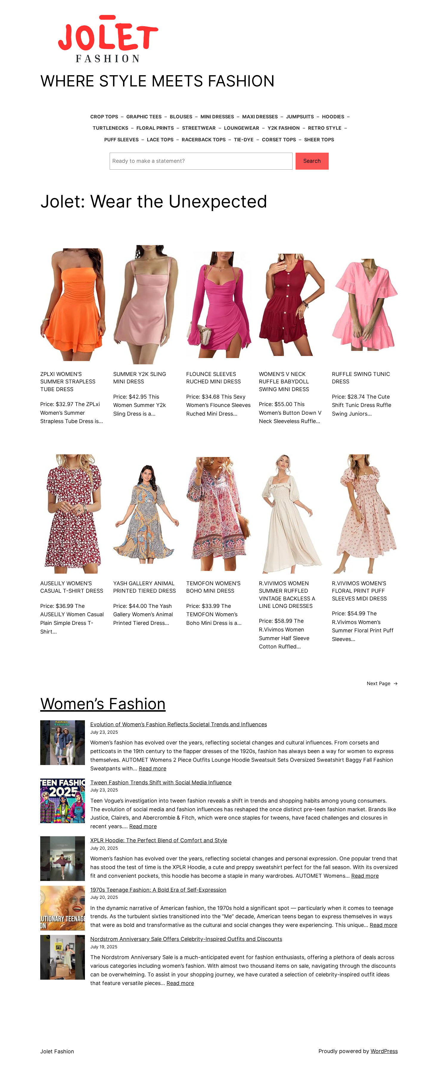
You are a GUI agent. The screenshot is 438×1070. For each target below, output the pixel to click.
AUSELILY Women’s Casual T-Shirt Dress (71, 587)
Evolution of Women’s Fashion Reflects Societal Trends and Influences (178, 724)
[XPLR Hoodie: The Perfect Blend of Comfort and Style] (62, 860)
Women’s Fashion (103, 703)
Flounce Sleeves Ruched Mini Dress (213, 378)
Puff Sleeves (121, 140)
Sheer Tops (319, 140)
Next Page (382, 683)
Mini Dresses (217, 117)
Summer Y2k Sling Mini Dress (139, 378)
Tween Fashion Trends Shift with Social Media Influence (161, 782)
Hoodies (333, 117)
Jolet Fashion (57, 1051)
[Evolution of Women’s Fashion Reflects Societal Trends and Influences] (62, 744)
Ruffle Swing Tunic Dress (361, 378)
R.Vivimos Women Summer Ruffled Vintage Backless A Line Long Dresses (287, 594)
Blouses (181, 117)
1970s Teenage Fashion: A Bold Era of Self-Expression (158, 890)
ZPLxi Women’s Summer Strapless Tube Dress (67, 381)
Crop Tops (104, 117)
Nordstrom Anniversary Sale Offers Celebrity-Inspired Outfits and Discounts (186, 939)
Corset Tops (279, 140)
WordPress (384, 1051)
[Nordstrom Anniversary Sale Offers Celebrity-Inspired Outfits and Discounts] (62, 958)
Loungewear (241, 128)
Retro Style (324, 128)
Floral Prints (155, 128)
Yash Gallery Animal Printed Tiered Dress (144, 587)
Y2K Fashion (284, 128)
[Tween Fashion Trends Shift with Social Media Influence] (62, 802)
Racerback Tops (204, 140)
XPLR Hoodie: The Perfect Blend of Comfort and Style (158, 840)
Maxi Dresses (260, 117)
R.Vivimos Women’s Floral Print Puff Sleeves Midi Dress (359, 590)
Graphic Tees (143, 117)
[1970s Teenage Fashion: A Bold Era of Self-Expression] (62, 909)
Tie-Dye (244, 140)
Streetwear (199, 128)
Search (312, 161)
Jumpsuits (300, 117)
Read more (152, 768)
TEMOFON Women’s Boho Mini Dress (213, 587)
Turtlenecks (110, 128)
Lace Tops (160, 140)
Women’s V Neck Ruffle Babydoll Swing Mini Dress (284, 381)
